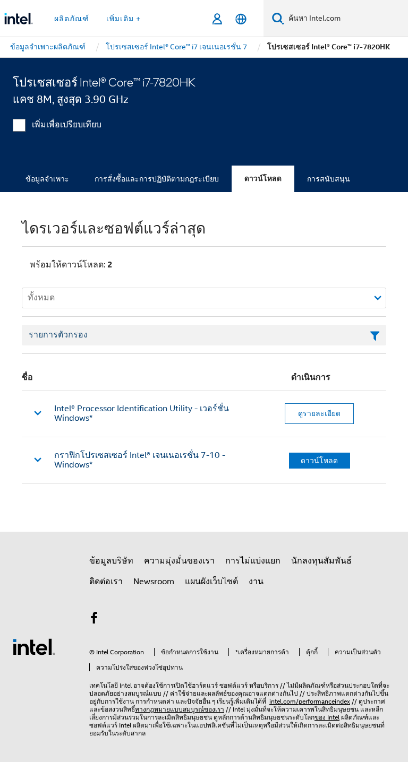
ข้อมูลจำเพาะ (47, 179)
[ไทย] (241, 19)
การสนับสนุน (328, 179)
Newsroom (153, 581)
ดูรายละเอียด (319, 413)
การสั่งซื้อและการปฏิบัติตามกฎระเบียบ (157, 179)
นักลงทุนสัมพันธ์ (321, 561)
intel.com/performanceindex (309, 701)
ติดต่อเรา (106, 581)
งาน (256, 581)
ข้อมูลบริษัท (111, 561)
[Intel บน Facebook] (94, 619)
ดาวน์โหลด (263, 179)
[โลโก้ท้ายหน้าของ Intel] (34, 646)
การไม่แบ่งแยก (252, 561)
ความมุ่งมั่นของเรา (179, 561)
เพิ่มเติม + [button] (123, 18)
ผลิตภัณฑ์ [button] (71, 18)
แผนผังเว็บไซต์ (211, 581)
